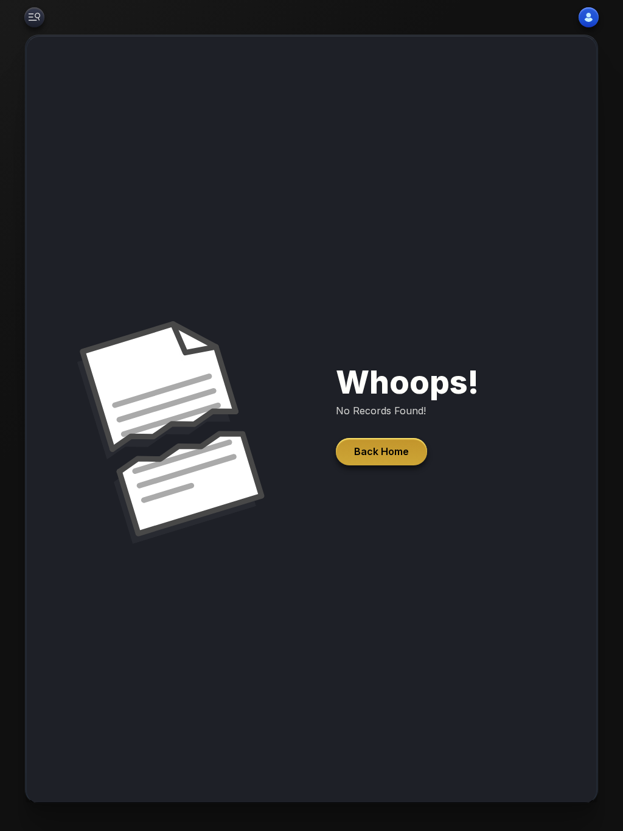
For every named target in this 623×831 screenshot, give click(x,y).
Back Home (381, 451)
